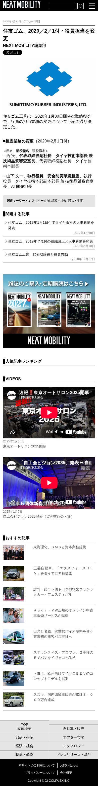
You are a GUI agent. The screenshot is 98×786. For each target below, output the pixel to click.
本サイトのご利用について (37, 765)
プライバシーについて (40, 772)
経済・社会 (58, 200)
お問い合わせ (69, 765)
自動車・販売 (73, 729)
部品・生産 (75, 200)
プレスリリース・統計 (73, 755)
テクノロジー (73, 746)
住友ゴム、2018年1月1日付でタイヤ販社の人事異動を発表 (51, 227)
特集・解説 (24, 755)
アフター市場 (41, 200)
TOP (24, 725)
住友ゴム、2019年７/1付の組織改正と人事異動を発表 (51, 243)
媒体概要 (24, 729)
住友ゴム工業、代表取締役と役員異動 (51, 256)
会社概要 (66, 772)
